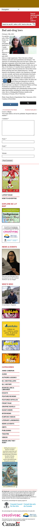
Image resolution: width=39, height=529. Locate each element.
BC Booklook (19, 3)
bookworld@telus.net (25, 498)
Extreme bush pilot (30, 110)
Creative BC (32, 511)
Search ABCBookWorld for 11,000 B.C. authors (34, 17)
